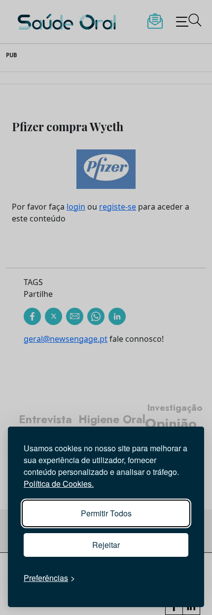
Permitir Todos (106, 513)
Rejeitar (106, 544)
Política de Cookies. (59, 483)
